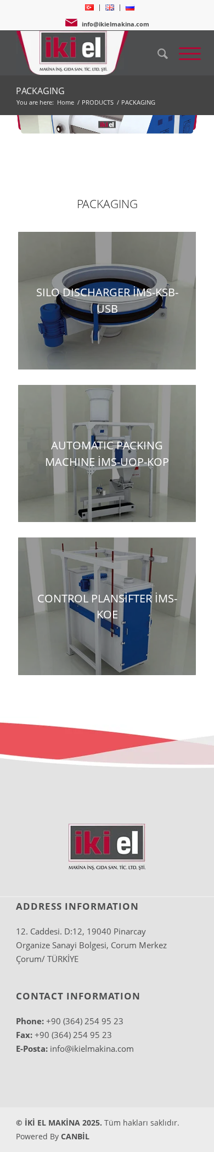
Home (65, 102)
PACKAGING (40, 91)
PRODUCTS (98, 102)
